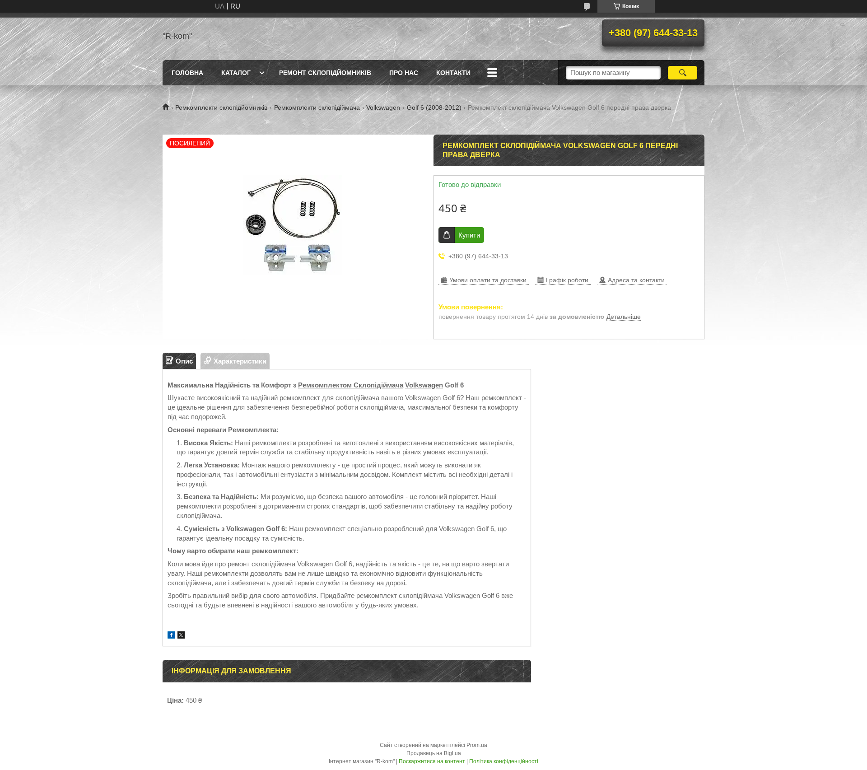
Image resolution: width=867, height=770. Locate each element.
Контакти (453, 72)
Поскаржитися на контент (432, 761)
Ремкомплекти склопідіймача (317, 107)
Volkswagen (383, 107)
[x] (181, 636)
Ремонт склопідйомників (325, 72)
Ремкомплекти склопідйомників (221, 107)
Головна (187, 72)
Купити (469, 235)
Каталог (236, 72)
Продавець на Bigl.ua (433, 753)
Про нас (403, 72)
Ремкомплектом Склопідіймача (350, 385)
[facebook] (171, 636)
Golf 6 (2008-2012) (434, 107)
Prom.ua (476, 745)
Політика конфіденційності (503, 761)
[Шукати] (682, 72)
